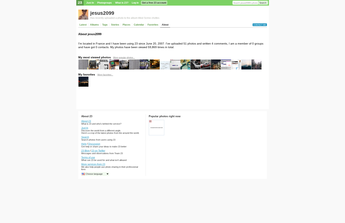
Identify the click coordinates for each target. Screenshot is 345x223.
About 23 (86, 121)
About (165, 24)
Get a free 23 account (154, 2)
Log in (135, 2)
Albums (94, 24)
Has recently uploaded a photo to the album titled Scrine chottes (124, 18)
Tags (105, 24)
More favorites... (105, 74)
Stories (115, 24)
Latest (83, 24)
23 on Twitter (98, 150)
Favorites (153, 24)
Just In (90, 2)
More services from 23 (93, 164)
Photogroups (104, 2)
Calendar (139, 24)
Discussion (94, 144)
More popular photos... (124, 57)
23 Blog (85, 150)
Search (262, 3)
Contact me (260, 25)
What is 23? (121, 2)
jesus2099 (102, 13)
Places (126, 24)
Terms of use (88, 157)
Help (83, 144)
